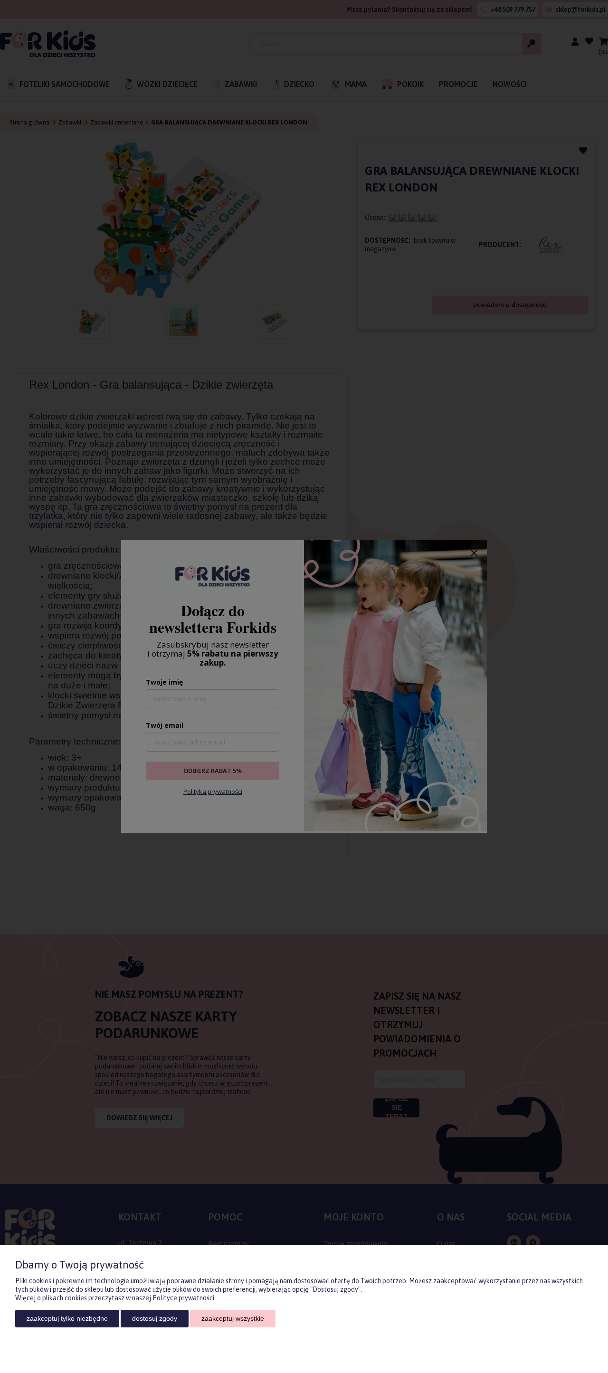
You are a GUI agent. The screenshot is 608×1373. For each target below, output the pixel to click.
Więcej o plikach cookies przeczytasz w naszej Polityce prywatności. (115, 1298)
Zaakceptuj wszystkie (232, 1318)
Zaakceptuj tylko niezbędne (67, 1318)
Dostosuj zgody (154, 1318)
